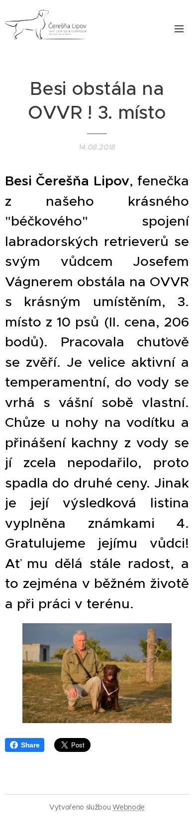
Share (30, 745)
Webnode (128, 807)
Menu (179, 28)
